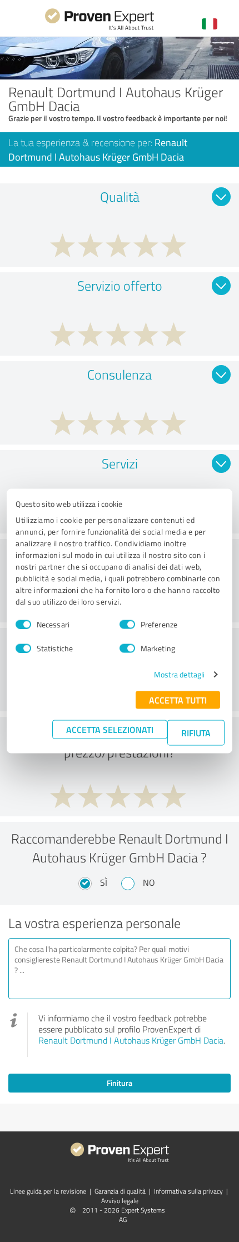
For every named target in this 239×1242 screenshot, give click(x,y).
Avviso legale (119, 1200)
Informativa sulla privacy (188, 1191)
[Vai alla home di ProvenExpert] (99, 28)
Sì (103, 882)
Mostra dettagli (179, 674)
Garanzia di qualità (120, 1191)
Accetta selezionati (109, 729)
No (149, 882)
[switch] (127, 624)
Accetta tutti (178, 700)
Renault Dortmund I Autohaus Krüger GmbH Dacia (130, 1040)
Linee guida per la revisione (48, 1191)
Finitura (119, 1083)
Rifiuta (196, 732)
